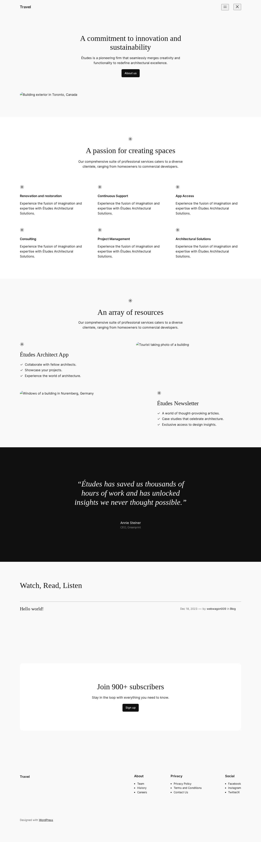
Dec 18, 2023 (188, 608)
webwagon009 (216, 608)
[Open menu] (225, 7)
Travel (25, 7)
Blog (233, 608)
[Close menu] (237, 7)
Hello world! (32, 608)
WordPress (46, 820)
